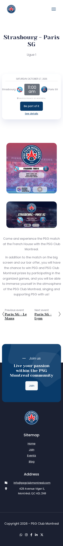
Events (31, 455)
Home (31, 444)
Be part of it (31, 106)
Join (31, 386)
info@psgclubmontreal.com (32, 483)
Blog (31, 462)
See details (31, 113)
